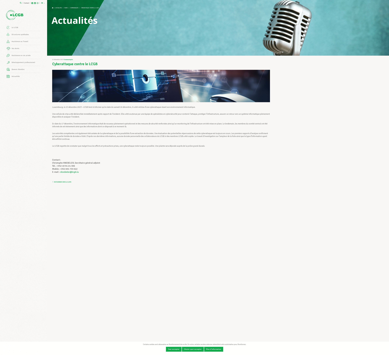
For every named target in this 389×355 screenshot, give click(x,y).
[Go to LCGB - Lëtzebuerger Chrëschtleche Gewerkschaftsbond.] (53, 8)
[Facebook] (32, 3)
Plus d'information (213, 349)
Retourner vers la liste (62, 182)
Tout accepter (174, 349)
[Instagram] (37, 3)
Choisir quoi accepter (193, 349)
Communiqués (68, 59)
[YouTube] (35, 3)
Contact (26, 3)
